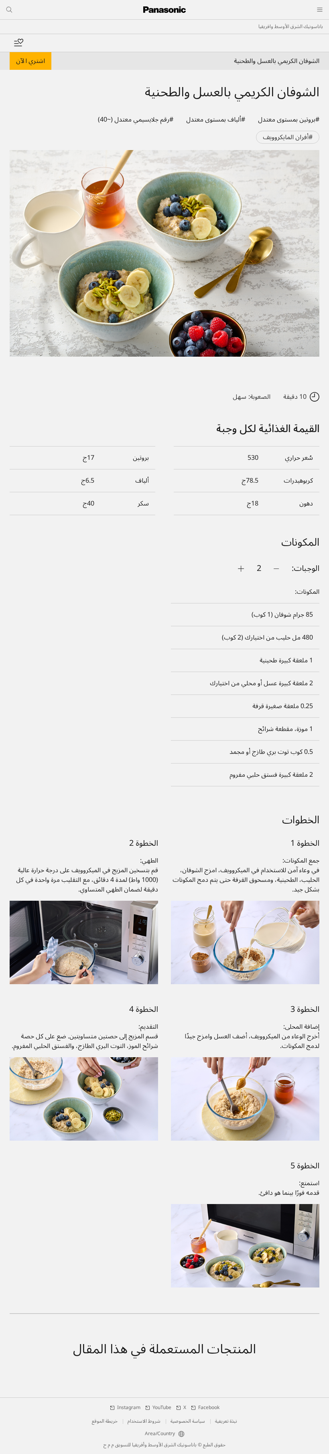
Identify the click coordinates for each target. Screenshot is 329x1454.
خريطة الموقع (105, 1421)
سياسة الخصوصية (188, 1421)
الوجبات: (305, 569)
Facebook (208, 1408)
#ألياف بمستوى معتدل (215, 119)
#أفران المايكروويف (288, 137)
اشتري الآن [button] (30, 61)
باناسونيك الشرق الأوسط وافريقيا (290, 26)
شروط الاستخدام (144, 1421)
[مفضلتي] (18, 43)
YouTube (161, 1408)
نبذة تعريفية (226, 1421)
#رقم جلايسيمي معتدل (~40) (135, 119)
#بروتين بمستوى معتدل (288, 119)
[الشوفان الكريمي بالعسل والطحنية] (164, 253)
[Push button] (276, 568)
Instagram (128, 1408)
